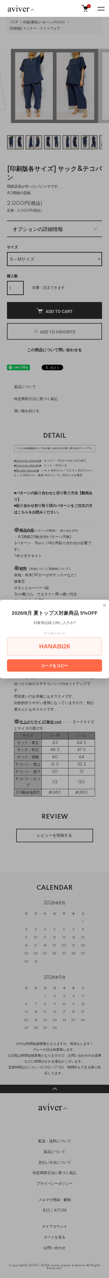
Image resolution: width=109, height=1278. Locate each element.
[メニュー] (100, 8)
